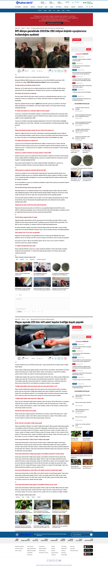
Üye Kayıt (72, 548)
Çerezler (54, 565)
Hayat (63, 10)
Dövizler (53, 548)
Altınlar (53, 546)
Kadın (51, 6)
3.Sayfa (39, 10)
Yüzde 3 (33, 497)
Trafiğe (27, 497)
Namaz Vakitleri (25, 540)
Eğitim (58, 10)
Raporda (22, 259)
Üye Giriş (72, 546)
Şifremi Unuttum (74, 550)
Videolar (66, 6)
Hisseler (62, 540)
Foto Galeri (58, 6)
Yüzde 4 (38, 497)
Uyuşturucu (32, 259)
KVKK (58, 565)
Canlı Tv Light (18, 550)
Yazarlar (73, 6)
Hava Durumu (44, 540)
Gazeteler (80, 6)
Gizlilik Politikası (48, 565)
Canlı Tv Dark (30, 546)
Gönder (19, 311)
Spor (46, 6)
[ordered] (33, 311)
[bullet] (35, 311)
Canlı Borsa (41, 546)
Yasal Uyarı (70, 565)
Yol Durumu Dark (19, 548)
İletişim (43, 565)
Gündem (33, 6)
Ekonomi (40, 6)
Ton (27, 259)
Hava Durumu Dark (19, 546)
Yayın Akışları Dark (31, 548)
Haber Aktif (17, 28)
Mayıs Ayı (18, 497)
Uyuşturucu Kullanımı (41, 259)
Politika (68, 10)
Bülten (50, 10)
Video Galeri (64, 548)
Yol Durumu (79, 540)
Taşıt (23, 497)
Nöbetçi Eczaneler (31, 550)
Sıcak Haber (64, 554)
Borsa (28, 319)
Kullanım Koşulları (63, 565)
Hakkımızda (38, 565)
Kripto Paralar (89, 540)
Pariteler (70, 540)
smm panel (29, 554)
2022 (17, 259)
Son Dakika (18, 6)
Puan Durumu (54, 540)
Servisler (25, 6)
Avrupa (45, 10)
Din (54, 10)
